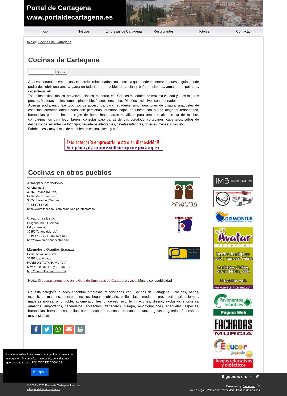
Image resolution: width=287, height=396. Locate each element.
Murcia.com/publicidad (155, 280)
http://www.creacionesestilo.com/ (48, 240)
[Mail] (69, 329)
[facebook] (251, 376)
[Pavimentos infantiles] (233, 314)
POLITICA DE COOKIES (47, 362)
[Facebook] (36, 329)
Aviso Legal (197, 390)
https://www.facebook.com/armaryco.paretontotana (61, 208)
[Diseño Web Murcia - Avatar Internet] (258, 386)
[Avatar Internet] (233, 288)
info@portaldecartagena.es (43, 389)
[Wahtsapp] (58, 329)
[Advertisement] (233, 106)
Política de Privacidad (220, 390)
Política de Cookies (248, 390)
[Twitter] (47, 329)
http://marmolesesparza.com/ (46, 271)
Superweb (249, 386)
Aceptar (40, 372)
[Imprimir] (80, 329)
